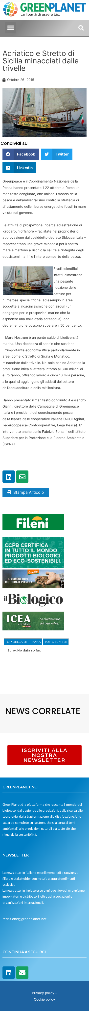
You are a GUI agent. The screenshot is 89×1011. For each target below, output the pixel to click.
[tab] (23, 641)
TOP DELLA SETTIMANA (23, 642)
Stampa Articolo (28, 492)
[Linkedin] (8, 476)
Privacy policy (43, 993)
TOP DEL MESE (55, 642)
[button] (10, 27)
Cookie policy (44, 999)
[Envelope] (22, 476)
